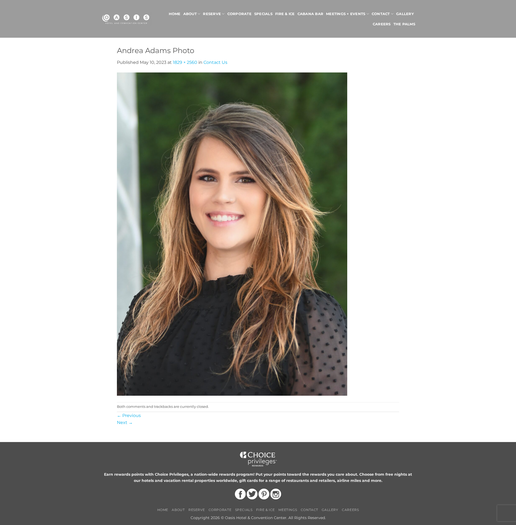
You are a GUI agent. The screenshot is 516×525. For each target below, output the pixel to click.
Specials (263, 14)
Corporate (239, 14)
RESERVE (196, 510)
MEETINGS (287, 510)
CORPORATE (220, 510)
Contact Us (215, 62)
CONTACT (309, 510)
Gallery (405, 14)
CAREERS (350, 510)
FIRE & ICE (265, 510)
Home (175, 14)
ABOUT (178, 510)
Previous (129, 415)
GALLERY (330, 510)
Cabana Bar (311, 14)
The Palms (404, 24)
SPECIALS (244, 510)
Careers (382, 24)
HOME (162, 510)
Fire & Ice (285, 14)
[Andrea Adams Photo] (232, 233)
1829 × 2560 (185, 62)
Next (125, 422)
